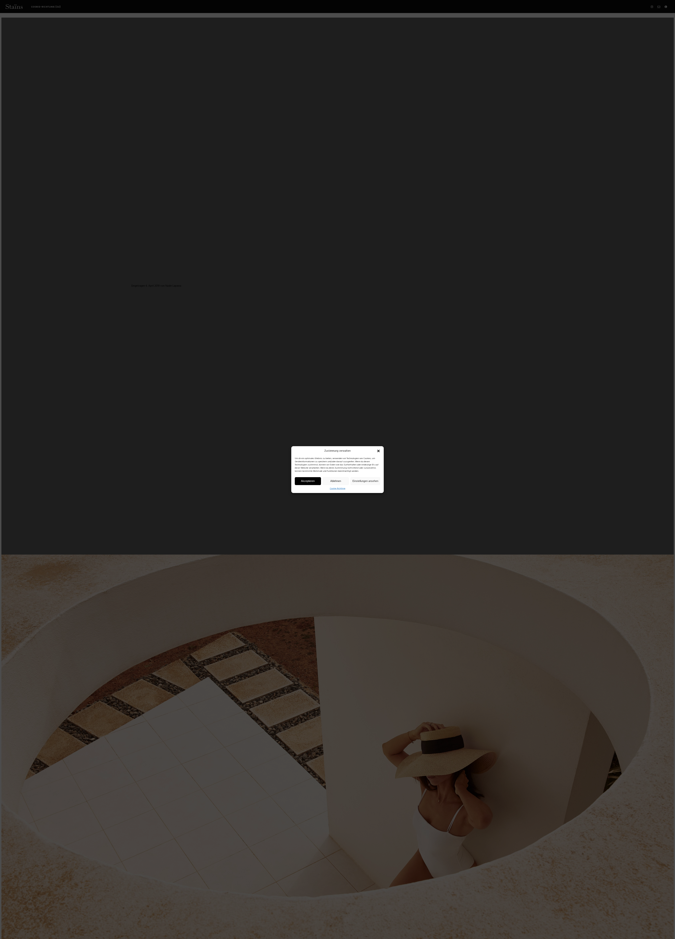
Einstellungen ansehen (365, 480)
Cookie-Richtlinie (337, 488)
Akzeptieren (308, 480)
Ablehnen (335, 480)
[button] (378, 451)
